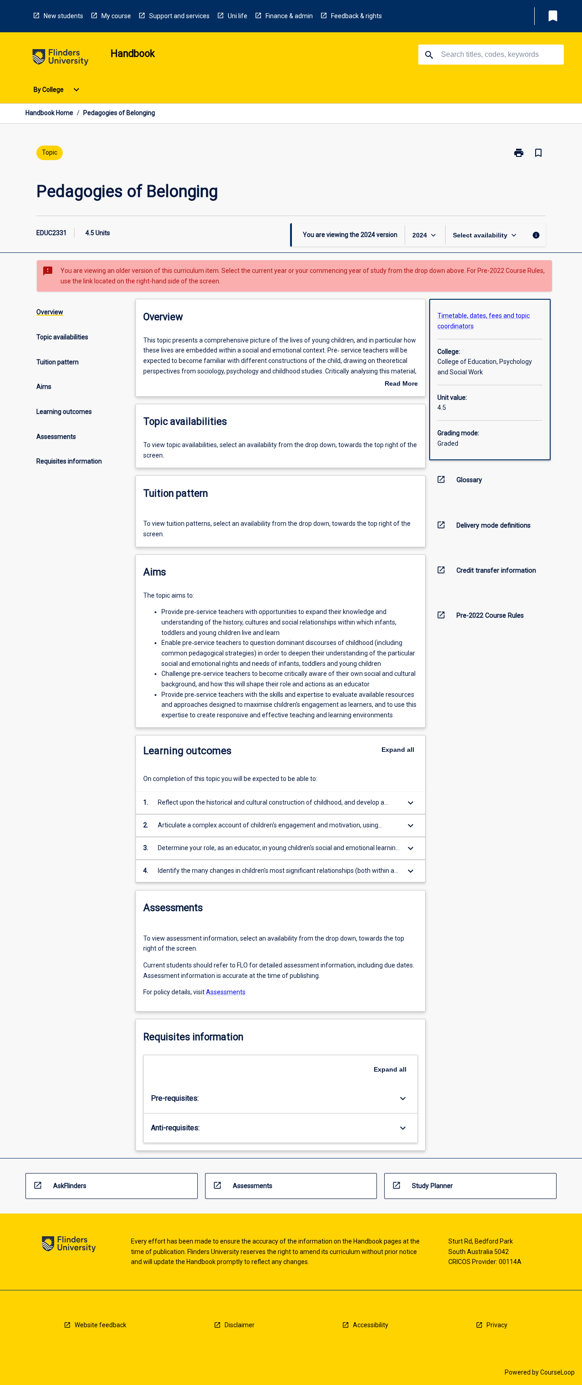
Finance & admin (289, 16)
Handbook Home (49, 112)
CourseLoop (557, 1372)
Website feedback (100, 1325)
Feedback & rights (356, 16)
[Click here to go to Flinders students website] (60, 59)
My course (116, 16)
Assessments (226, 992)
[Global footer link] (69, 1245)
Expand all (397, 749)
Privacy (497, 1325)
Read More (401, 384)
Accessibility (370, 1325)
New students (63, 16)
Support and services (179, 16)
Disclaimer (240, 1325)
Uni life (237, 16)
